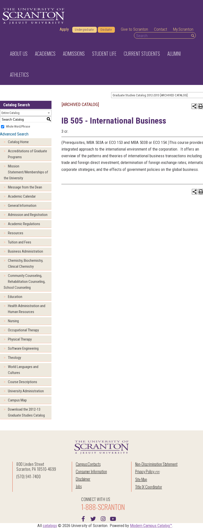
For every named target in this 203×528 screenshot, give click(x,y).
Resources (15, 233)
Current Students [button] (142, 53)
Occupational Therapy (23, 330)
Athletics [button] (19, 74)
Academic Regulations (24, 224)
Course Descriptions (22, 382)
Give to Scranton (134, 29)
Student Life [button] (104, 53)
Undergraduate (84, 29)
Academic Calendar (22, 196)
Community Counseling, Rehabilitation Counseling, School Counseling (24, 281)
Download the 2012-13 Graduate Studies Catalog (26, 412)
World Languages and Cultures (23, 370)
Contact (160, 29)
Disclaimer (83, 479)
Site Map (141, 479)
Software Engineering (23, 348)
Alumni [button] (174, 53)
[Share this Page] (194, 106)
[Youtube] (113, 518)
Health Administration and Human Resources (26, 309)
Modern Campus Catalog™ (151, 525)
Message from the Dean (25, 187)
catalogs (50, 525)
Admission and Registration (28, 214)
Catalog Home (18, 142)
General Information (22, 205)
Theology (14, 357)
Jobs (79, 486)
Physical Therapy (20, 339)
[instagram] (103, 518)
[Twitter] (93, 518)
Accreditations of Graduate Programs (27, 154)
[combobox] (25, 113)
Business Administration (25, 251)
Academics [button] (45, 53)
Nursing (13, 321)
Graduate (106, 29)
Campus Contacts (88, 464)
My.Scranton (183, 29)
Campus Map (17, 400)
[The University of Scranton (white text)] (33, 16)
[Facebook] (83, 518)
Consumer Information (91, 471)
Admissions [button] (74, 53)
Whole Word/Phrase (18, 126)
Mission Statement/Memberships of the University (26, 172)
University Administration (26, 391)
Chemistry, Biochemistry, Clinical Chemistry (25, 263)
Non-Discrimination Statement (156, 464)
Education (15, 296)
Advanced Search (14, 134)
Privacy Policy (144, 471)
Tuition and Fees (19, 242)
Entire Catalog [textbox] (10, 113)
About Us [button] (18, 53)
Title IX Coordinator (148, 487)
